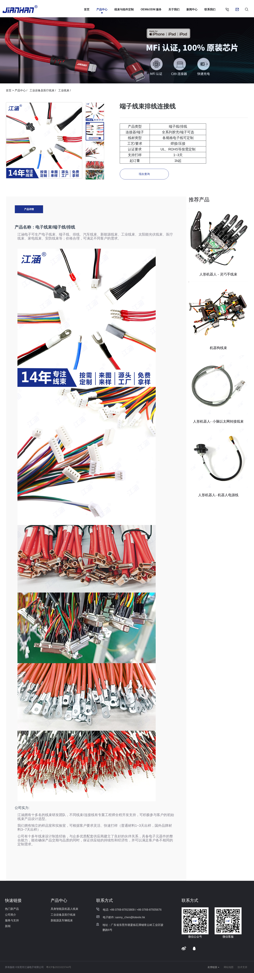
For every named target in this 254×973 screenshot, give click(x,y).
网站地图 (228, 967)
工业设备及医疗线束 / (43, 90)
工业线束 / (64, 90)
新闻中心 (191, 9)
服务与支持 (12, 920)
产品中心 (101, 9)
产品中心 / (21, 90)
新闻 (8, 926)
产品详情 (29, 209)
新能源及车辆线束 (62, 920)
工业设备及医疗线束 (63, 914)
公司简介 (10, 914)
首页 (87, 9)
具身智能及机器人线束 (64, 908)
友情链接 (212, 967)
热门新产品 (12, 908)
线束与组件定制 (124, 9)
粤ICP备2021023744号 (58, 967)
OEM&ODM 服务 (151, 9)
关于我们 (174, 9)
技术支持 (242, 967)
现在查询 (144, 174)
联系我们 (209, 9)
